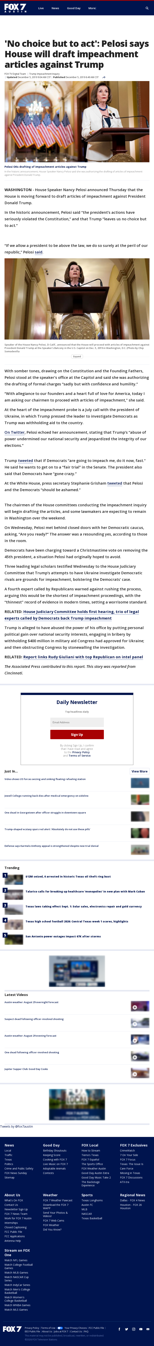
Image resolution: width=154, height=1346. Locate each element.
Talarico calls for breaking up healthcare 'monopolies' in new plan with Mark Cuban (85, 891)
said (38, 252)
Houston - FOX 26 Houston (131, 1206)
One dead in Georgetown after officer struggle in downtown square (45, 812)
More (92, 8)
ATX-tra (124, 1182)
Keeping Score (51, 1155)
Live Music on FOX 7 (55, 1164)
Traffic (8, 1155)
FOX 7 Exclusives (133, 1145)
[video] (140, 1006)
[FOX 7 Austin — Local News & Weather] (17, 8)
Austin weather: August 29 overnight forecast (31, 1002)
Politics (9, 1164)
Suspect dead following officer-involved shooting (34, 1019)
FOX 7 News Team (16, 1214)
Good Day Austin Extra (95, 1173)
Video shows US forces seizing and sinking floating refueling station (45, 779)
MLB (84, 1209)
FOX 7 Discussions (131, 1177)
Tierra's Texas (90, 1155)
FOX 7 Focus (127, 1159)
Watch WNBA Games (17, 1305)
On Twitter (15, 432)
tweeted (25, 460)
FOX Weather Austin (94, 1168)
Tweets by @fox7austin (16, 1126)
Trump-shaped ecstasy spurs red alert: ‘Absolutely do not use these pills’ (47, 829)
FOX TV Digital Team (15, 73)
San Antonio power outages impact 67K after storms (63, 936)
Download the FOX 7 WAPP (55, 1206)
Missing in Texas (130, 1173)
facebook (119, 1329)
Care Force (126, 1168)
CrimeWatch (127, 1150)
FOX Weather (51, 1225)
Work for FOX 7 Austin (18, 1218)
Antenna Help (13, 1240)
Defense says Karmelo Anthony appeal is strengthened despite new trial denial (52, 846)
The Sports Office (92, 1164)
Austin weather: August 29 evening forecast (30, 1035)
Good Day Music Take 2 (96, 1177)
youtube (141, 1329)
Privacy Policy (81, 752)
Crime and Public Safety (19, 1168)
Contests (48, 1173)
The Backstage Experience (91, 1183)
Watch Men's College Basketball (17, 1291)
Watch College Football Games (19, 1266)
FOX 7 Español (90, 1159)
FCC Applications (15, 1236)
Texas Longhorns (92, 1200)
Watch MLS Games (16, 1309)
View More (140, 771)
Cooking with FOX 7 (55, 1159)
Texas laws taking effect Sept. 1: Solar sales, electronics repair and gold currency (84, 906)
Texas (8, 1159)
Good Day (51, 1145)
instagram (134, 1329)
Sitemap (9, 1177)
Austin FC (87, 1205)
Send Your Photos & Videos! (55, 1214)
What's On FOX (14, 1200)
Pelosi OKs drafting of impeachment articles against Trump (45, 166)
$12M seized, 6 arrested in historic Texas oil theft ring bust (68, 876)
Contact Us (11, 1205)
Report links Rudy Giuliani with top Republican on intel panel (83, 656)
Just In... (11, 771)
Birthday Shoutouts (54, 1150)
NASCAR (87, 1214)
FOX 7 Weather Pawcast (57, 1200)
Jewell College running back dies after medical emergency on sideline (46, 795)
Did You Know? (52, 1229)
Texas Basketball (92, 1218)
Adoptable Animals (54, 1168)
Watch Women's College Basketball (16, 1298)
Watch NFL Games (16, 1260)
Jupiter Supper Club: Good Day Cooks (26, 1069)
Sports (87, 1195)
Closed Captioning (15, 1227)
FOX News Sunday (16, 1173)
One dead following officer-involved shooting (32, 1052)
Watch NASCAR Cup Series (17, 1278)
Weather (50, 1195)
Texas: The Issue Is (131, 1164)
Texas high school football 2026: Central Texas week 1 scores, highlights (77, 921)
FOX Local (90, 1145)
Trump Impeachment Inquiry (44, 73)
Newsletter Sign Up (16, 1209)
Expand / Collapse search (147, 8)
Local (8, 1150)
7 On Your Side (129, 1155)
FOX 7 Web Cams (53, 1220)
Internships (11, 1223)
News (9, 1145)
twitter (127, 1329)
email (148, 1329)
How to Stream (91, 1150)
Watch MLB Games (16, 1272)
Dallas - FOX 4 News (132, 1200)
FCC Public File (13, 1232)
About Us (12, 1195)
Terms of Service (80, 755)
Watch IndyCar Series (17, 1285)
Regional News (132, 1195)
